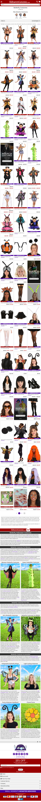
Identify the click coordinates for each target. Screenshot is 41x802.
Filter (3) (3, 20)
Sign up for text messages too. (8, 767)
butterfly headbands (13, 731)
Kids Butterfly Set (17, 371)
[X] (17, 754)
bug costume (23, 600)
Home (3, 774)
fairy (28, 536)
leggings (18, 540)
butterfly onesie (36, 642)
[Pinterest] (19, 754)
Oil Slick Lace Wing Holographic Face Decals (34, 508)
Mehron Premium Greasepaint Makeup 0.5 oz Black (7, 439)
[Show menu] (1, 2)
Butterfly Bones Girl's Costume (32, 185)
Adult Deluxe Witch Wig (4, 371)
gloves (13, 660)
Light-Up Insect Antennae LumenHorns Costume (34, 325)
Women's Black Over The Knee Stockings (32, 417)
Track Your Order (6, 778)
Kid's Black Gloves (4, 325)
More (2, 788)
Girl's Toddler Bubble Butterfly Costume (5, 185)
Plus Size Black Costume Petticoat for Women (20, 325)
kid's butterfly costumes (13, 607)
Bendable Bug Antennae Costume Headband (20, 256)
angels (15, 605)
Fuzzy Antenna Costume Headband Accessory (33, 371)
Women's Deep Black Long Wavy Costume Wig (6, 394)
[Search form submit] (39, 5)
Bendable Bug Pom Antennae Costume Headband (34, 256)
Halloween (33, 610)
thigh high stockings (33, 551)
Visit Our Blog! (21, 757)
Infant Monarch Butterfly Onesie (6, 256)
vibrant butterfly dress (10, 646)
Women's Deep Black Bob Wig (19, 394)
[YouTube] (24, 754)
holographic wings (4, 692)
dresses (26, 557)
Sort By (35, 20)
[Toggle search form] (37, 2)
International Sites (5, 786)
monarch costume (6, 591)
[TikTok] (27, 754)
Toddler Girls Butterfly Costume (19, 44)
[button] (39, 2)
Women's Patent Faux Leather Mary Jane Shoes (33, 394)
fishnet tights (15, 551)
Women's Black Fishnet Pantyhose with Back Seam (20, 348)
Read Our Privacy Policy (20, 771)
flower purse (27, 731)
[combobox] (19, 5)
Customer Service (5, 781)
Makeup (4, 660)
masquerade (30, 552)
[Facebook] (14, 754)
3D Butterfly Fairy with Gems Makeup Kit (6, 508)
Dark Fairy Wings (17, 439)
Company (3, 783)
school (2, 611)
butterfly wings (35, 657)
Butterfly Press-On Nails (18, 508)
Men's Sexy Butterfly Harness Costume (7, 44)
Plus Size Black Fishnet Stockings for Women (33, 348)
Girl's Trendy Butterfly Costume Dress (33, 44)
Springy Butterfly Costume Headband (33, 439)
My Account (5, 776)
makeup (31, 558)
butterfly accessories (33, 656)
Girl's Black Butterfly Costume (19, 185)
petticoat (2, 558)
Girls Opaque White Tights (5, 348)
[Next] (24, 513)
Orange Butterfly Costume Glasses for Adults (6, 417)
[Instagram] (22, 754)
